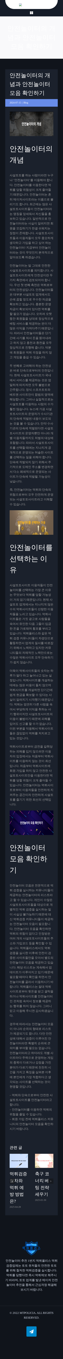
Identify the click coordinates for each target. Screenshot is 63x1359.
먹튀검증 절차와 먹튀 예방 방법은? (18, 1187)
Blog (25, 102)
